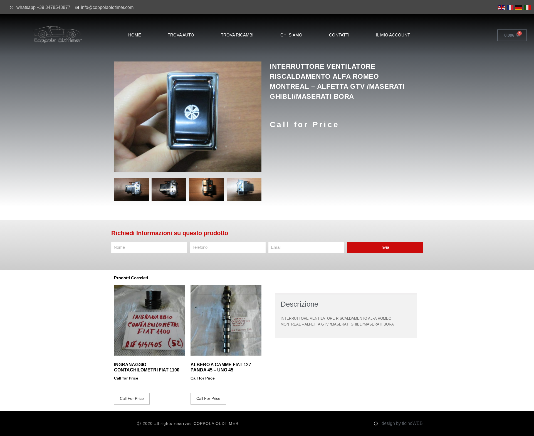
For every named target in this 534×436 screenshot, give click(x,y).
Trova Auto (181, 35)
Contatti (339, 35)
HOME (134, 35)
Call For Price (132, 398)
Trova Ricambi (237, 35)
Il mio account (393, 35)
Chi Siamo (291, 35)
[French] (509, 7)
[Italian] (527, 7)
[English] (501, 7)
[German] (518, 7)
